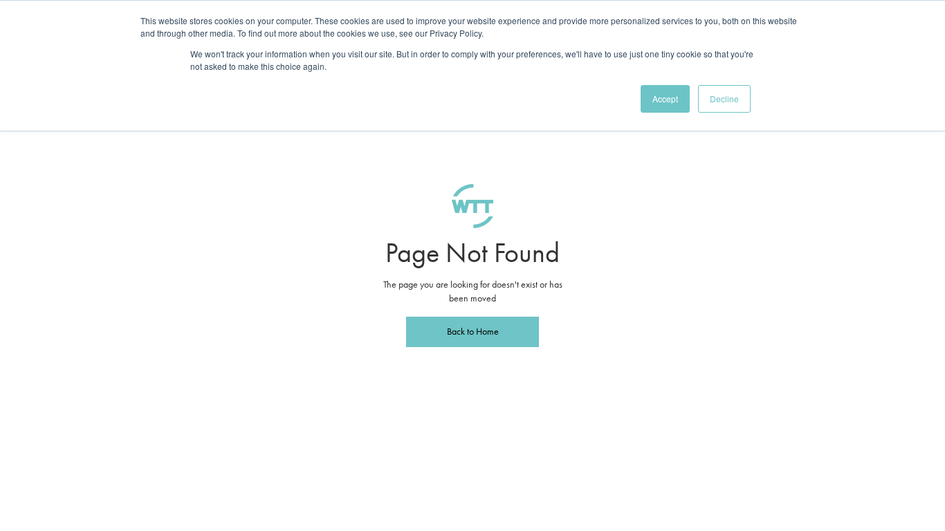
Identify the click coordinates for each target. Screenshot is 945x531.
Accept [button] (665, 98)
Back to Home (473, 331)
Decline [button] (724, 98)
